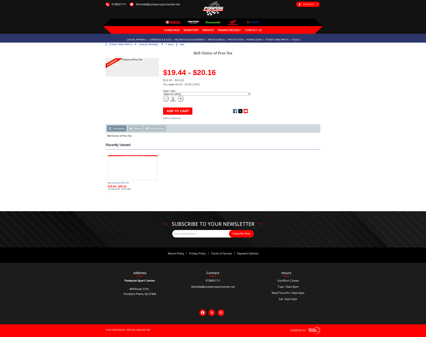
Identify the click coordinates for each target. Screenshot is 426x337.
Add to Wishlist (172, 118)
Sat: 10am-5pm (288, 299)
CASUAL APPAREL (136, 39)
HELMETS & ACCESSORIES (190, 39)
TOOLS (296, 39)
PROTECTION (235, 39)
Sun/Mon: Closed (288, 280)
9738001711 (213, 280)
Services (208, 30)
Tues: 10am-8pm (288, 287)
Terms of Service (221, 253)
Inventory (191, 30)
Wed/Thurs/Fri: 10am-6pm (288, 293)
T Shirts (170, 44)
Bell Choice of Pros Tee (118, 183)
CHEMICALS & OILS (160, 39)
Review (138, 128)
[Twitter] (212, 312)
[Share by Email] (246, 111)
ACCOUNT (308, 4)
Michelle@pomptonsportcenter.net (213, 287)
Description (119, 128)
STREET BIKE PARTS (276, 39)
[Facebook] (202, 312)
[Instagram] (221, 312)
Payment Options (247, 253)
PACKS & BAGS (216, 39)
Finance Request (229, 30)
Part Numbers (156, 128)
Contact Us (253, 30)
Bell (182, 44)
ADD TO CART (177, 111)
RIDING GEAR (254, 39)
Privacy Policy (197, 253)
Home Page (172, 30)
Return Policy (176, 253)
